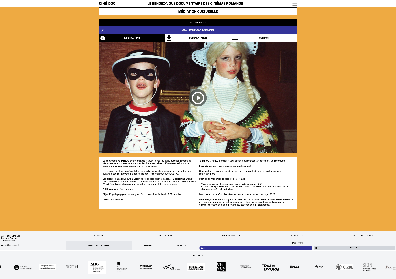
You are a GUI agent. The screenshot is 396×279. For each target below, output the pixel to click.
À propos (99, 236)
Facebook (181, 245)
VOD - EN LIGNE (165, 236)
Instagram (148, 245)
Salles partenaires (363, 236)
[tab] (132, 38)
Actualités (297, 236)
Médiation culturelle (198, 11)
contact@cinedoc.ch (10, 245)
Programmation (231, 236)
